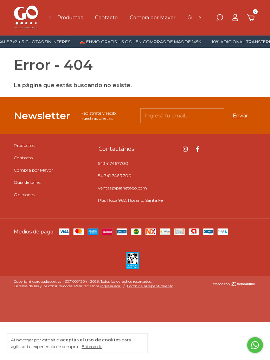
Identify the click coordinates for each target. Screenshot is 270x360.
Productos (70, 17)
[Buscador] (219, 18)
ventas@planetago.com (122, 188)
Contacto (106, 17)
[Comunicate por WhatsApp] (255, 345)
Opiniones (24, 194)
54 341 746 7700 (114, 175)
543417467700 (113, 163)
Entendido (92, 346)
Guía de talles (27, 182)
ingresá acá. (110, 286)
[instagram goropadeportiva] (185, 149)
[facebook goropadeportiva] (197, 149)
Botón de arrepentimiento (150, 286)
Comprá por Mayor (152, 17)
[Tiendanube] (234, 285)
